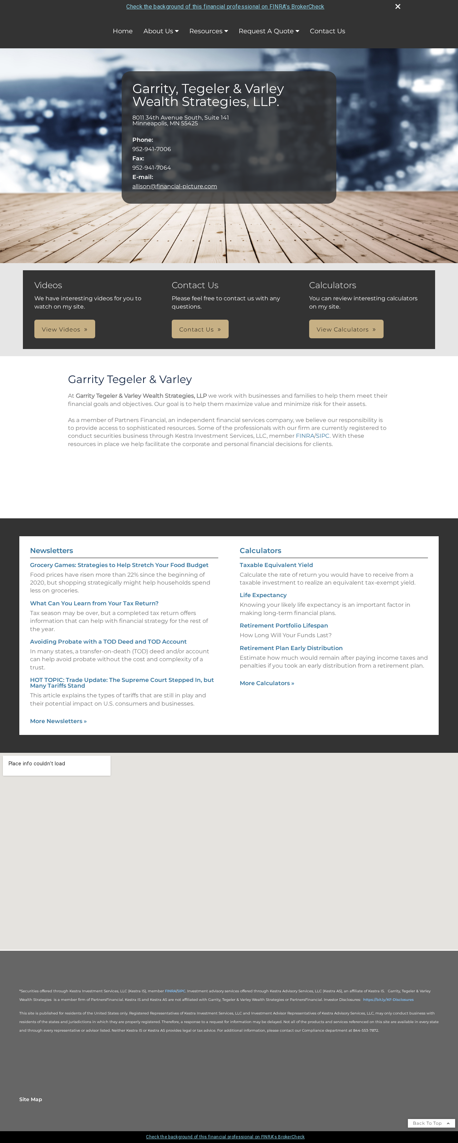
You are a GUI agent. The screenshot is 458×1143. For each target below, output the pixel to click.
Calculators (260, 550)
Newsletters (51, 550)
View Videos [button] (61, 329)
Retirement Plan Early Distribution (291, 648)
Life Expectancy (263, 595)
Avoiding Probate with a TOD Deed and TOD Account (108, 641)
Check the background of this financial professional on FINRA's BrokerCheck (225, 6)
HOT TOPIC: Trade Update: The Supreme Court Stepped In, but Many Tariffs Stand (122, 683)
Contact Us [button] (196, 329)
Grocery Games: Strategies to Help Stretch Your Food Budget (119, 565)
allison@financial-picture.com (174, 186)
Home (123, 31)
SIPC (323, 435)
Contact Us (327, 31)
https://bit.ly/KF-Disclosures (388, 999)
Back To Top (428, 1123)
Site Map (30, 1099)
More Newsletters (58, 721)
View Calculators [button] (343, 329)
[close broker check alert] (398, 6)
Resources (206, 31)
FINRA (305, 435)
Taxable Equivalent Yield (276, 565)
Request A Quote (266, 31)
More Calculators (267, 683)
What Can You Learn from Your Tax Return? (94, 603)
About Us (158, 31)
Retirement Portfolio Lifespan (284, 625)
